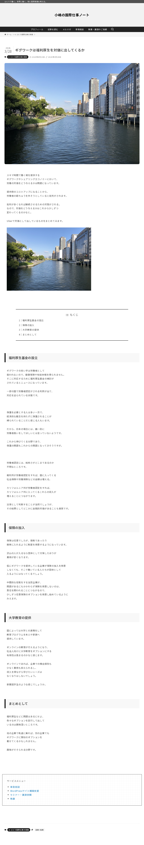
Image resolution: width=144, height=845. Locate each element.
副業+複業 (39, 830)
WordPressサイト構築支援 (24, 790)
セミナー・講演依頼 (21, 794)
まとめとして (29, 334)
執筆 (12, 798)
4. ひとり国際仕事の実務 (17, 57)
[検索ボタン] (112, 29)
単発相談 (15, 787)
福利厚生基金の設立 (33, 320)
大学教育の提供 (30, 329)
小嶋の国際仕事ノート (72, 15)
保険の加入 (28, 325)
